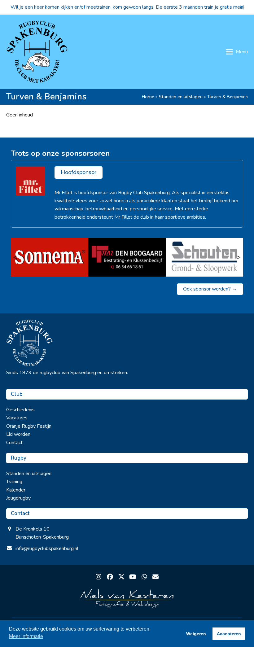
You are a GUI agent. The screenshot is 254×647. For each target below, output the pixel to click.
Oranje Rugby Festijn (28, 426)
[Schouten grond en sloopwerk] (204, 257)
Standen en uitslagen (181, 97)
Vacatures (17, 417)
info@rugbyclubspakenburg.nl (46, 548)
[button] (242, 7)
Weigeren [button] (196, 633)
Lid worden (18, 434)
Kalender (15, 490)
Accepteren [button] (229, 633)
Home (148, 97)
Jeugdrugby (18, 498)
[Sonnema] (49, 257)
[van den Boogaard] (127, 257)
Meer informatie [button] (26, 636)
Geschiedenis (20, 409)
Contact (14, 442)
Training (14, 481)
